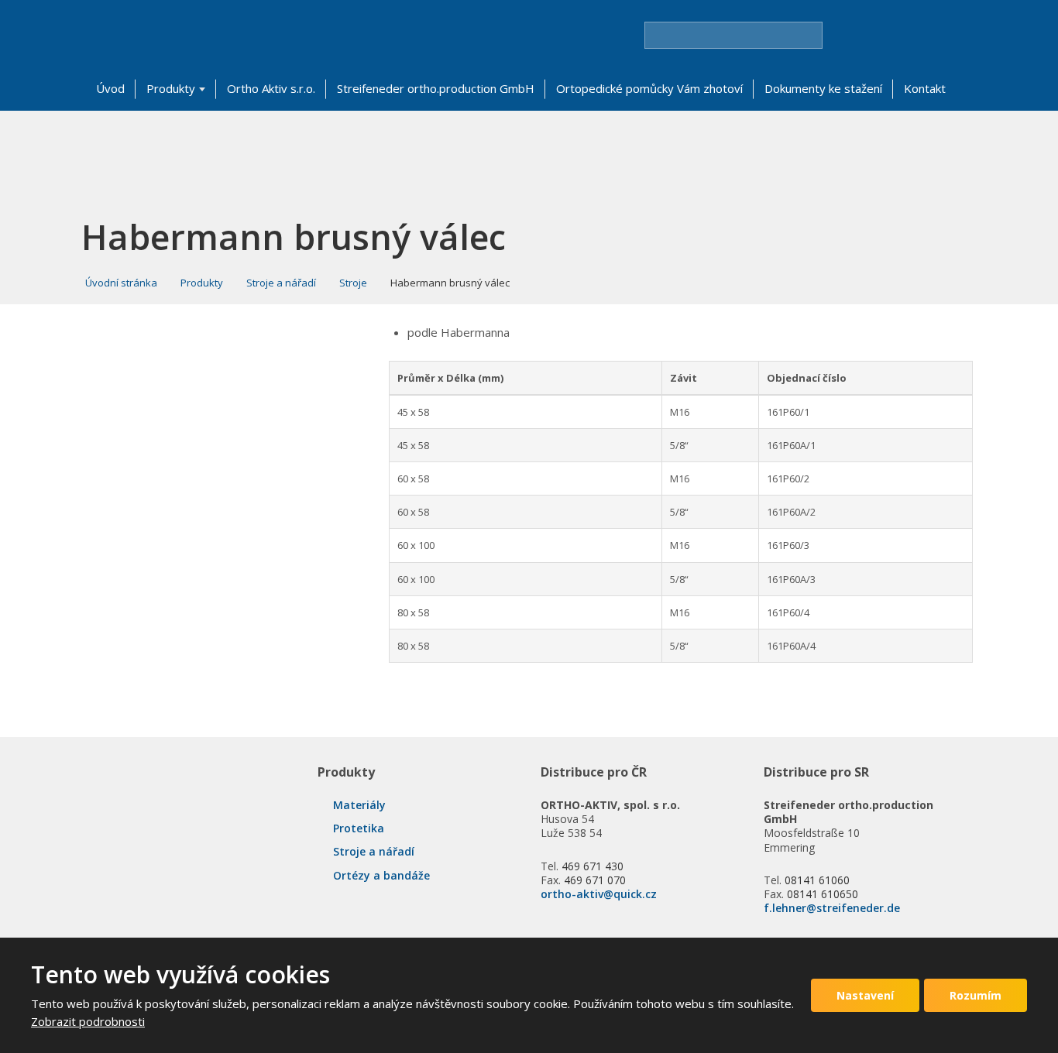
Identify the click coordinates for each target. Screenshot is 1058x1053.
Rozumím (975, 995)
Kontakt (925, 88)
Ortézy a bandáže (381, 875)
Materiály (359, 804)
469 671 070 (595, 880)
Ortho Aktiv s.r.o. (271, 88)
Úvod (110, 88)
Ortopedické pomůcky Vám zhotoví (649, 88)
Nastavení (865, 995)
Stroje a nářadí (373, 851)
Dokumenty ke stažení (823, 88)
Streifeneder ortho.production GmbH (435, 88)
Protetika (358, 828)
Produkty (170, 88)
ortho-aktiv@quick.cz (599, 894)
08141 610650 (822, 894)
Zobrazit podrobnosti (88, 1021)
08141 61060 (817, 880)
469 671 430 (592, 866)
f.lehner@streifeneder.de (832, 907)
